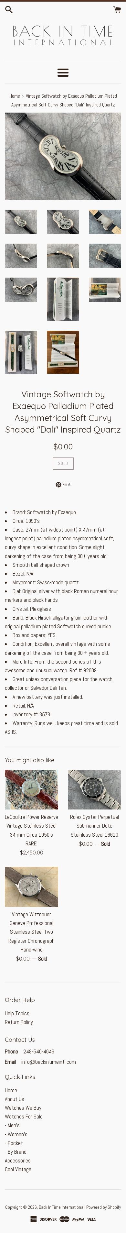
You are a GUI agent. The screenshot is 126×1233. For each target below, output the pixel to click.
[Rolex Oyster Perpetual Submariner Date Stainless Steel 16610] (94, 790)
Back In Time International (61, 1207)
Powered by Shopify (103, 1207)
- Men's (12, 1125)
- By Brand (15, 1151)
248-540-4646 (38, 1051)
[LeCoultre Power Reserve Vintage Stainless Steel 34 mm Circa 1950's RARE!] (31, 790)
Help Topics (17, 1013)
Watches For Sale (24, 1116)
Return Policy (19, 1022)
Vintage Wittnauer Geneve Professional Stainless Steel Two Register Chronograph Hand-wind (31, 932)
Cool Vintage (18, 1169)
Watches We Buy (23, 1107)
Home (11, 1090)
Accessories (18, 1160)
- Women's (16, 1134)
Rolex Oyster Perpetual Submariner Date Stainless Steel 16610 (94, 825)
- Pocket (14, 1143)
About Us (14, 1099)
